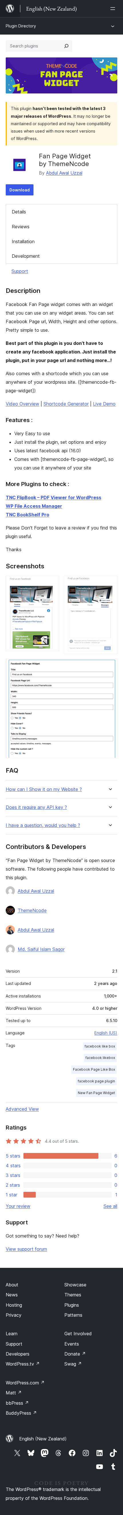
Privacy (13, 1315)
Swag (73, 1364)
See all (110, 1206)
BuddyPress (21, 1413)
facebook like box (100, 1046)
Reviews (20, 226)
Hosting (14, 1305)
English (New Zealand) (43, 1439)
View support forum (26, 1249)
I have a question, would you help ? (43, 825)
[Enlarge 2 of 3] (109, 583)
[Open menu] (114, 8)
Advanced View (22, 1109)
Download (19, 189)
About (12, 1285)
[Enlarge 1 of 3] (51, 583)
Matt (14, 1393)
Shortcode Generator (66, 404)
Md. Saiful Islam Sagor (41, 949)
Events (71, 1344)
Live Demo (104, 404)
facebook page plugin (96, 1081)
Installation (23, 241)
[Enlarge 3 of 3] (109, 666)
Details (19, 212)
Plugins (71, 1305)
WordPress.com (25, 1383)
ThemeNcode (32, 910)
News (12, 1295)
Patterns (73, 1315)
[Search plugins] (66, 46)
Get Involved (78, 1333)
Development (26, 256)
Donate (75, 1354)
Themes (72, 1295)
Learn (11, 1333)
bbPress (17, 1403)
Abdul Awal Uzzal (64, 173)
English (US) (105, 1032)
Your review (18, 1206)
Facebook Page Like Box (94, 1069)
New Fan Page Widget (96, 1093)
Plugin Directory (21, 25)
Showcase (75, 1285)
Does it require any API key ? (36, 807)
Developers (17, 1354)
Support (19, 271)
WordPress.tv (23, 1364)
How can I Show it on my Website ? (44, 789)
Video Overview (22, 404)
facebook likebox (100, 1058)
